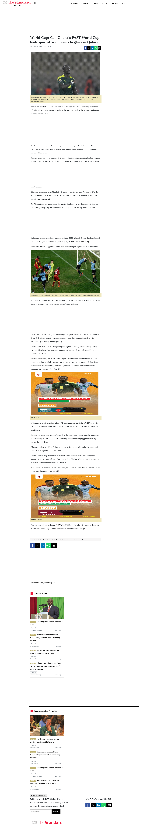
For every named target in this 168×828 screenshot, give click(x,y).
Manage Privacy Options (38, 795)
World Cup (84, 241)
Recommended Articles (45, 711)
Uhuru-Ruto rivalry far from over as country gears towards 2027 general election (45, 666)
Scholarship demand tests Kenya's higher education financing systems (45, 637)
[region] (43, 21)
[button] (85, 48)
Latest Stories (40, 593)
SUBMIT (56, 811)
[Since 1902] (16, 1)
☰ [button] (34, 1)
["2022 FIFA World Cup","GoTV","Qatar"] (43, 583)
